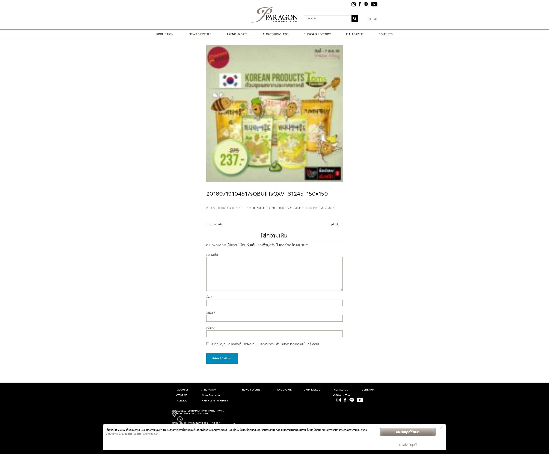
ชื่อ (209, 297)
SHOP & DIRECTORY (317, 34)
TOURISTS (386, 34)
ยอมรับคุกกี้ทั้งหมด (407, 432)
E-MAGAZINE (354, 34)
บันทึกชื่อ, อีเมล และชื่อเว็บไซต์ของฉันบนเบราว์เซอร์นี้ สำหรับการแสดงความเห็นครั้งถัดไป (265, 344)
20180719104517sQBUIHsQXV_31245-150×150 (276, 208)
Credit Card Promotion (215, 401)
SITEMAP (368, 390)
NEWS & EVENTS (200, 34)
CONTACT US (340, 390)
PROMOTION (164, 34)
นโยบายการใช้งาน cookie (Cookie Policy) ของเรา (132, 434)
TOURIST (181, 395)
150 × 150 (325, 208)
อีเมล (210, 313)
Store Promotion (211, 395)
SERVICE (181, 401)
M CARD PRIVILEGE (275, 34)
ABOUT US (182, 390)
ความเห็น (212, 254)
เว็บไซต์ (210, 328)
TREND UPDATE (237, 34)
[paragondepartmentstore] (275, 14)
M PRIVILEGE (312, 390)
